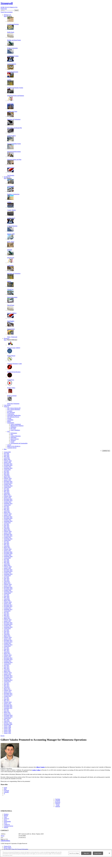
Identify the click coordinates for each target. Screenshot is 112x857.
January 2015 (7, 656)
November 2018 (8, 588)
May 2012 (6, 700)
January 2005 (7, 731)
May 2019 (6, 580)
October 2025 (7, 466)
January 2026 (7, 462)
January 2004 (7, 733)
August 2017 (7, 611)
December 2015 (8, 640)
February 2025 (8, 478)
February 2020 (8, 566)
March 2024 (7, 494)
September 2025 (8, 468)
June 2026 (6, 455)
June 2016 (6, 631)
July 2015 (6, 647)
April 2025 (7, 475)
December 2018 (8, 587)
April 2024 (7, 493)
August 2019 (7, 575)
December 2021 (8, 534)
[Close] (109, 853)
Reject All (86, 853)
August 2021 (7, 540)
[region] (56, 853)
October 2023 (7, 502)
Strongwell (7, 3)
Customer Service (8, 826)
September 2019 (8, 574)
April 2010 (7, 721)
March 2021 (7, 547)
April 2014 (7, 669)
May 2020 (6, 562)
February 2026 (8, 460)
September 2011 (8, 708)
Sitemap (6, 827)
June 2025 (6, 472)
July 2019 (6, 577)
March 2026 (7, 459)
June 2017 (6, 613)
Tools (5, 817)
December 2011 (8, 705)
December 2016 (8, 622)
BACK (2, 735)
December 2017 (8, 605)
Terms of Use (7, 846)
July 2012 (6, 697)
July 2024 (6, 488)
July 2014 (6, 665)
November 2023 (8, 500)
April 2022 (7, 528)
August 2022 (7, 522)
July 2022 (6, 524)
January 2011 (7, 714)
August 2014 (7, 664)
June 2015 (6, 649)
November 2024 (8, 483)
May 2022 (6, 527)
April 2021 (7, 546)
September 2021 (8, 538)
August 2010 (7, 718)
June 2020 (6, 561)
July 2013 (6, 683)
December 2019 (8, 569)
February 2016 (8, 637)
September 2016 (8, 627)
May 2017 (6, 615)
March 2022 (7, 530)
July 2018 (6, 594)
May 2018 (6, 597)
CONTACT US (106, 450)
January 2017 (7, 621)
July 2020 (6, 559)
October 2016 (7, 625)
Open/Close (4, 8)
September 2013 (8, 680)
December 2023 (8, 499)
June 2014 (6, 666)
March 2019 (7, 583)
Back (5, 16)
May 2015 (6, 650)
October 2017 (7, 608)
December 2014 (8, 658)
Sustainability (7, 821)
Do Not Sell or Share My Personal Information (16, 849)
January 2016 (7, 639)
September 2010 (8, 716)
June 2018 (6, 596)
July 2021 (6, 541)
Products (6, 814)
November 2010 (8, 715)
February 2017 (8, 619)
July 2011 (6, 709)
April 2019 (7, 581)
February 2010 (8, 722)
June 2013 (6, 684)
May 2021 (6, 544)
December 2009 (8, 724)
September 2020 (8, 556)
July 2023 (6, 506)
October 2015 (7, 643)
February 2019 (8, 584)
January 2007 (7, 728)
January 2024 (7, 497)
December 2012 (8, 693)
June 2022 (6, 525)
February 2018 (8, 602)
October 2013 (7, 678)
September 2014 (8, 662)
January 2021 (7, 550)
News (5, 820)
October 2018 (7, 590)
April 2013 (7, 687)
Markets (6, 815)
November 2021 (8, 536)
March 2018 (7, 600)
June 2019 (6, 578)
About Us (6, 818)
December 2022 (8, 516)
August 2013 (7, 681)
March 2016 (7, 636)
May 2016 (6, 633)
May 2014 (6, 668)
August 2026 (7, 452)
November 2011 (8, 706)
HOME (3, 7)
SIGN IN (7, 7)
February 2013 (8, 690)
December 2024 (8, 481)
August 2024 (7, 487)
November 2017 (8, 606)
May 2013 (6, 686)
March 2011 (7, 712)
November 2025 (8, 465)
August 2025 (7, 469)
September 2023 (8, 503)
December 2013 (8, 675)
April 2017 (7, 616)
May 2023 (6, 509)
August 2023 (7, 505)
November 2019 (8, 571)
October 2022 (7, 519)
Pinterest (57, 803)
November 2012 (8, 694)
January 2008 (7, 727)
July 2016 (6, 630)
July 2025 (6, 471)
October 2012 (7, 696)
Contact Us (7, 824)
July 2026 (6, 453)
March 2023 (7, 512)
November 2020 (8, 553)
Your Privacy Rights (74, 853)
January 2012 (7, 703)
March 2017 (7, 618)
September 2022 (8, 521)
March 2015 (7, 653)
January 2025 (7, 480)
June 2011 (6, 711)
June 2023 (6, 508)
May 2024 (6, 491)
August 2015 (7, 646)
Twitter (58, 805)
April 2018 (7, 599)
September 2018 (8, 591)
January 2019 (7, 586)
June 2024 (6, 490)
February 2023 (8, 513)
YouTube (57, 799)
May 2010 (6, 719)
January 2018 (7, 603)
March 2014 (7, 671)
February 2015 (8, 655)
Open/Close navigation (7, 12)
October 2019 (7, 572)
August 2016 (7, 628)
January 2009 (7, 725)
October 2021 (7, 537)
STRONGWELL (5, 840)
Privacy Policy (7, 847)
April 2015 (7, 652)
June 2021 (6, 543)
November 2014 (8, 659)
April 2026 (7, 458)
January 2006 (7, 730)
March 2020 (7, 565)
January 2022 (7, 533)
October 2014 (7, 661)
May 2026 (6, 456)
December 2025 (8, 463)
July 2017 (6, 612)
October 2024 (7, 484)
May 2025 (6, 474)
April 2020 (7, 563)
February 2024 (8, 496)
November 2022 (8, 518)
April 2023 (7, 511)
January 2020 (7, 568)
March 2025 (7, 477)
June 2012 (6, 699)
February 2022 (8, 531)
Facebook (57, 802)
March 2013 (7, 689)
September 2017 (8, 609)
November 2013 (8, 677)
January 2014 (7, 674)
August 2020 (7, 558)
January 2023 (7, 515)
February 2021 (8, 549)
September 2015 (8, 644)
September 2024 (8, 485)
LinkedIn (57, 800)
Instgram (57, 806)
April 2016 (7, 634)
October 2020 (7, 555)
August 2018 (7, 593)
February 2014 (8, 672)
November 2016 (8, 624)
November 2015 (8, 641)
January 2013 (7, 691)
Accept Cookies (98, 853)
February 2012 (8, 702)
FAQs (5, 823)
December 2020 (8, 552)
